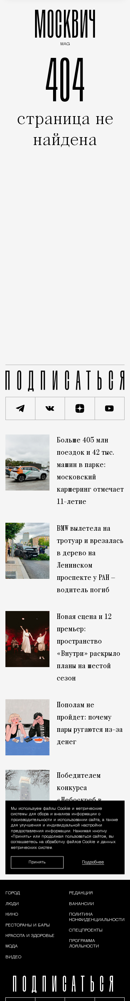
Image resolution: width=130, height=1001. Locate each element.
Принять (37, 862)
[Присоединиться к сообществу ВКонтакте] (50, 408)
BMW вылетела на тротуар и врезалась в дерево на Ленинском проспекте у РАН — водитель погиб (90, 559)
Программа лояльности (84, 943)
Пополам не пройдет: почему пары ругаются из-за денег (90, 724)
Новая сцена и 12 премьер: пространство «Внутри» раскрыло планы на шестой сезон (88, 648)
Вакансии (81, 904)
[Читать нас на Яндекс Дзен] (80, 408)
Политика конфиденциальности (97, 917)
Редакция (81, 893)
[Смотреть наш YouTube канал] (110, 408)
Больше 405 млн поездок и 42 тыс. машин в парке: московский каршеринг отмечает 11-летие (90, 471)
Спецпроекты (86, 930)
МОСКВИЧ (65, 25)
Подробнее (93, 862)
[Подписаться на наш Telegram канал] (20, 408)
